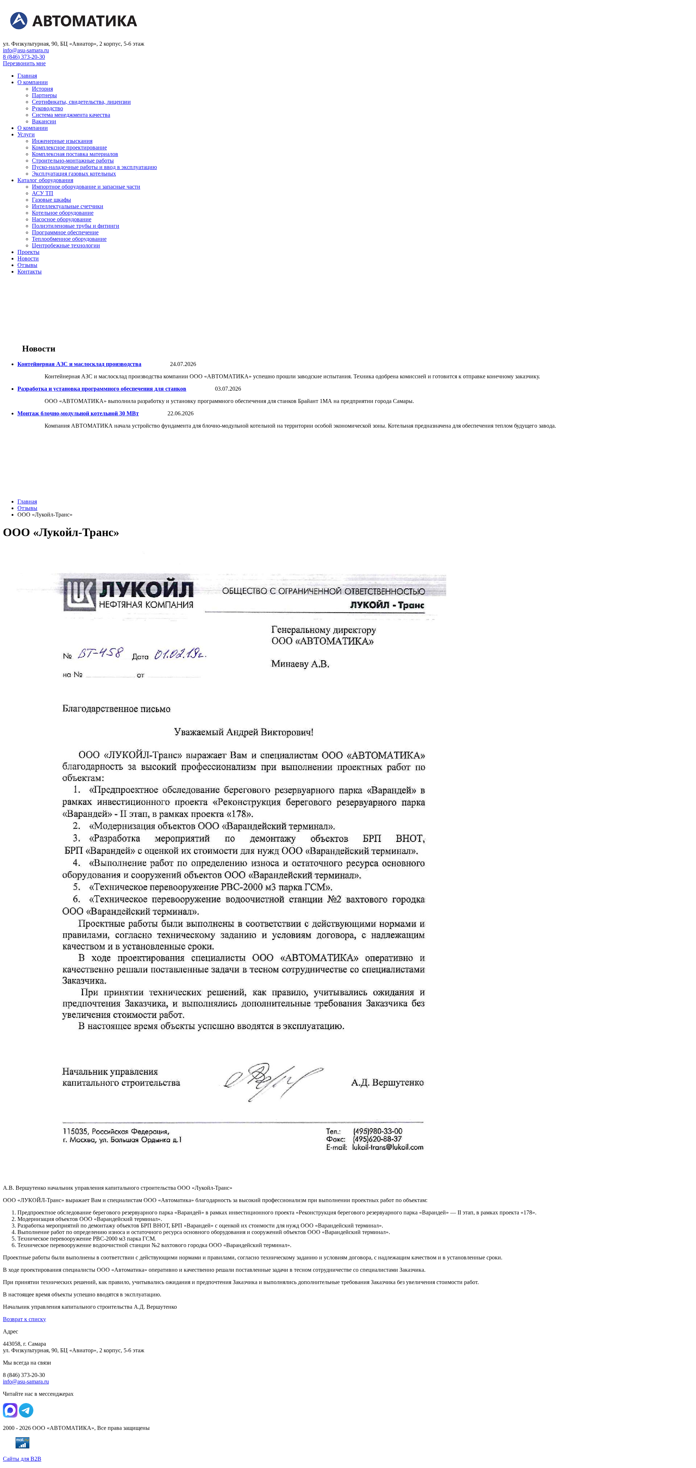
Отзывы (27, 265)
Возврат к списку (24, 1319)
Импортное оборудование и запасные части (86, 187)
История (42, 89)
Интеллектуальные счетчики (67, 206)
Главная (27, 76)
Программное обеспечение (65, 232)
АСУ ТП (42, 193)
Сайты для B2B (22, 1459)
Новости (28, 258)
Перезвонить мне (24, 63)
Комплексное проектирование (69, 147)
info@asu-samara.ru (26, 50)
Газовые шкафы (51, 200)
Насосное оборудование (61, 219)
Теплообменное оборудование (69, 239)
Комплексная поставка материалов (75, 154)
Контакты (29, 271)
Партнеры (44, 95)
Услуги (26, 134)
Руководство (47, 108)
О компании (32, 82)
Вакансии (44, 121)
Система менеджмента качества (71, 115)
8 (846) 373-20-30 (24, 57)
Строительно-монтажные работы (73, 160)
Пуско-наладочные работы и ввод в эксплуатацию (94, 167)
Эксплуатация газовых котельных (74, 173)
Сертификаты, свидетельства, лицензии (81, 102)
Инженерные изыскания (62, 141)
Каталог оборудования (45, 180)
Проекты (28, 252)
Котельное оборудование (63, 213)
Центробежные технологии (66, 245)
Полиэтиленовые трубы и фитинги (75, 226)
